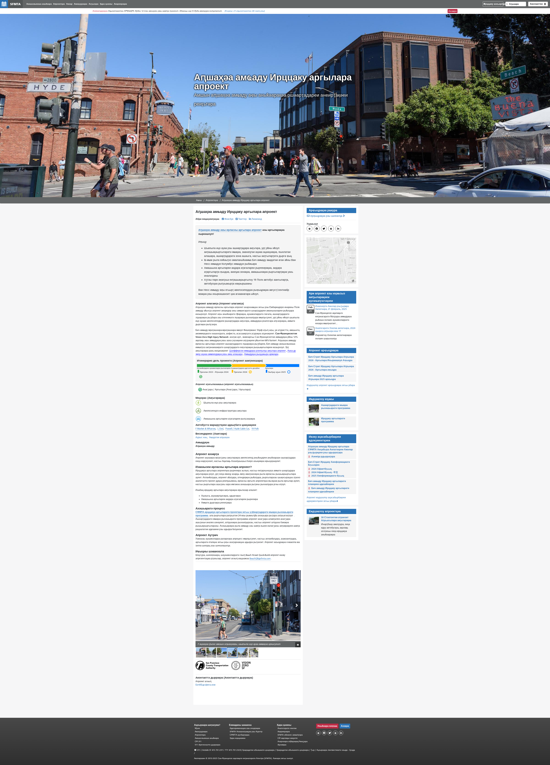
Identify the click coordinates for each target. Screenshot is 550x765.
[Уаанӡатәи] (199, 605)
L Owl (220, 428)
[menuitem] (39, 4)
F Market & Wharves (206, 428)
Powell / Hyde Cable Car (237, 428)
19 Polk (255, 428)
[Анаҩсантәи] (297, 605)
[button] (538, 4)
